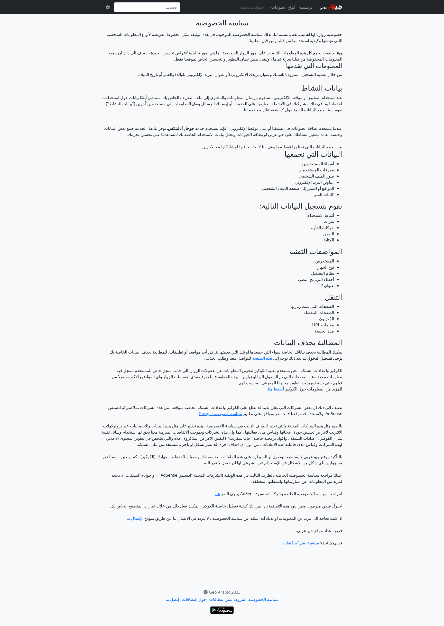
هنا (217, 493)
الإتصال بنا (134, 518)
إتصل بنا (172, 599)
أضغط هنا (276, 389)
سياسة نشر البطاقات (301, 543)
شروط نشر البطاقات (227, 599)
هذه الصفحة (262, 358)
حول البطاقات (194, 599)
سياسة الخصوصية (263, 599)
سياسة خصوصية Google (220, 413)
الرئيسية (306, 7)
